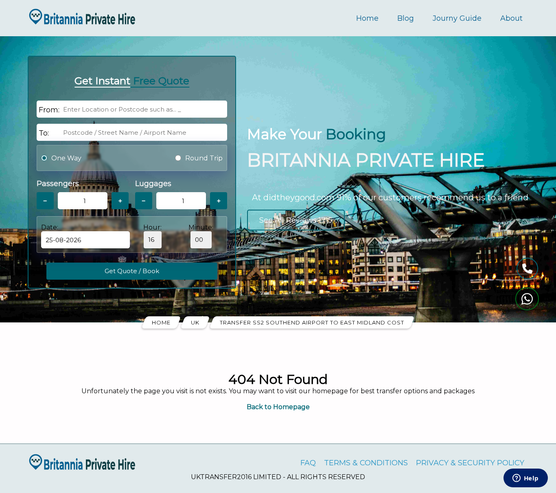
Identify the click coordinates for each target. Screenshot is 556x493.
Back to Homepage (278, 407)
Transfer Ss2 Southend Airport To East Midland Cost (312, 322)
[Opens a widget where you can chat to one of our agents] (525, 479)
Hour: (152, 227)
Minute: (200, 227)
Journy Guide (457, 18)
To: (44, 133)
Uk (195, 322)
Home (367, 18)
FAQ (308, 462)
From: (49, 109)
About (511, 18)
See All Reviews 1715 (295, 220)
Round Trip (204, 158)
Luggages (153, 183)
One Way (66, 158)
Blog (405, 18)
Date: (49, 227)
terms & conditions (366, 462)
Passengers (58, 183)
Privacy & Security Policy (470, 462)
